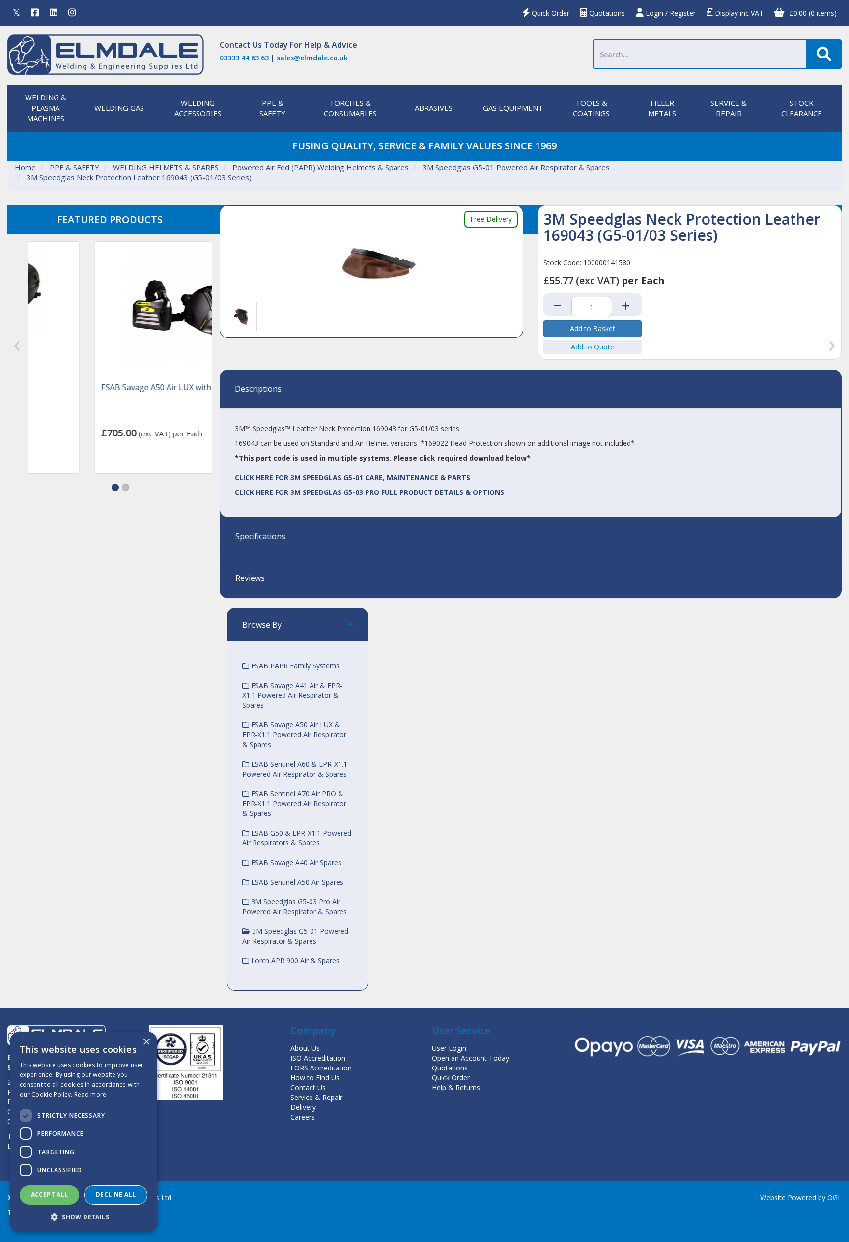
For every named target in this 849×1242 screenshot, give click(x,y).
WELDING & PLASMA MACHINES (45, 107)
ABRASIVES (434, 108)
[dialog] (83, 1132)
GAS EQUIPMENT (513, 108)
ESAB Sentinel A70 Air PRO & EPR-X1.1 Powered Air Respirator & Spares (294, 803)
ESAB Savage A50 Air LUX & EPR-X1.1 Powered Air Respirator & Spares (294, 734)
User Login (449, 1048)
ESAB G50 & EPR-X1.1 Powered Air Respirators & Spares (296, 837)
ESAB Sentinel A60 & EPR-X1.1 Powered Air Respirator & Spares (294, 769)
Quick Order (549, 13)
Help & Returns (456, 1087)
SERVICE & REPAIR (728, 108)
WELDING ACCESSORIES (198, 108)
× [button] (146, 1042)
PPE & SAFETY (272, 108)
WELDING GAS (119, 108)
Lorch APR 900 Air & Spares (294, 960)
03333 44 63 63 (244, 57)
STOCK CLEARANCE (801, 108)
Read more (90, 1094)
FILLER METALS (662, 108)
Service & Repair (316, 1097)
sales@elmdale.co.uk (312, 57)
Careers (302, 1117)
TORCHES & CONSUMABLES (350, 108)
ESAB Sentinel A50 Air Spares (296, 882)
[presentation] (17, 345)
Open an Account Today (470, 1058)
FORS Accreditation (321, 1067)
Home (25, 167)
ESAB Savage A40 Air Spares (295, 862)
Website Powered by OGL (801, 1197)
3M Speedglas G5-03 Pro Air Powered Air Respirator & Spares (294, 906)
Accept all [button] (49, 1194)
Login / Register (670, 13)
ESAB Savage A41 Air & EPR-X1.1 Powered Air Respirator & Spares (292, 695)
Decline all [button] (116, 1194)
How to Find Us (315, 1077)
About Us (305, 1048)
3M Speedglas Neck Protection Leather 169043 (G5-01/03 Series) (139, 177)
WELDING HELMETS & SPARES (166, 167)
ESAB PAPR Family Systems (294, 665)
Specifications (260, 536)
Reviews (250, 578)
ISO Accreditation (317, 1058)
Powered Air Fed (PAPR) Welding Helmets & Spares (320, 167)
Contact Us (241, 44)
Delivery (303, 1107)
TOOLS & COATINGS (591, 108)
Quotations (606, 13)
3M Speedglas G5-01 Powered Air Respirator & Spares (516, 167)
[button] (115, 487)
